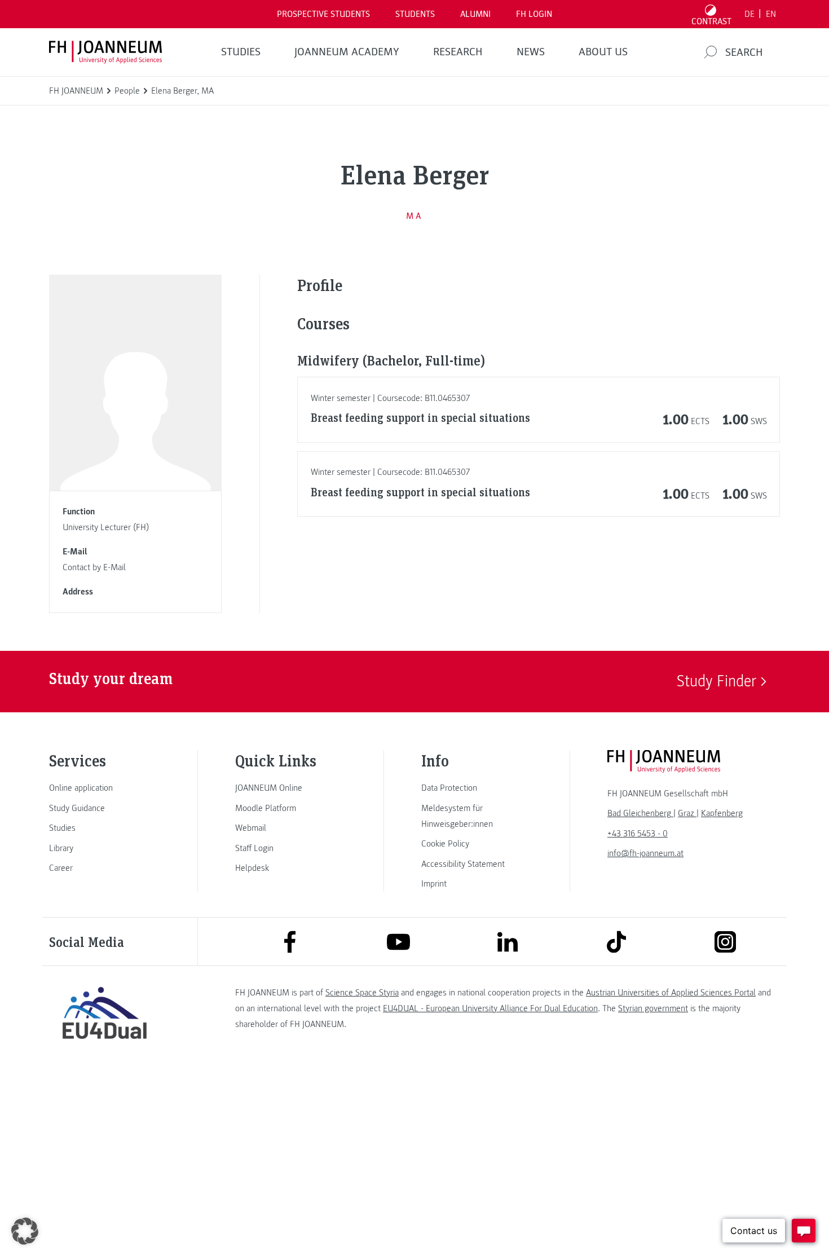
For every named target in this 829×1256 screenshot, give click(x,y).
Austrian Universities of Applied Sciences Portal (671, 992)
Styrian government (653, 1008)
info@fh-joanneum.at (645, 853)
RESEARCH (458, 52)
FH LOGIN (534, 14)
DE (749, 14)
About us (603, 52)
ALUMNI (475, 14)
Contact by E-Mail (94, 567)
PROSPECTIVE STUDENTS (323, 14)
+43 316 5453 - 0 (637, 833)
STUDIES (241, 52)
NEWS (531, 52)
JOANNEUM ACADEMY (346, 52)
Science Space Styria (362, 992)
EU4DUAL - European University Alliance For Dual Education (490, 1008)
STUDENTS (415, 14)
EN (771, 14)
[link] (104, 788)
